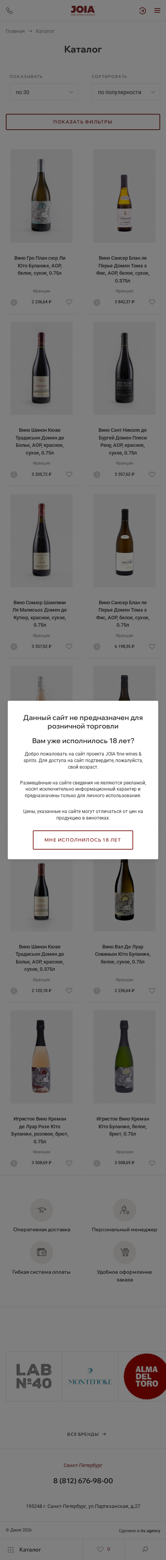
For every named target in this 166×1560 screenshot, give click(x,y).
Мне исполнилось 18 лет (82, 840)
